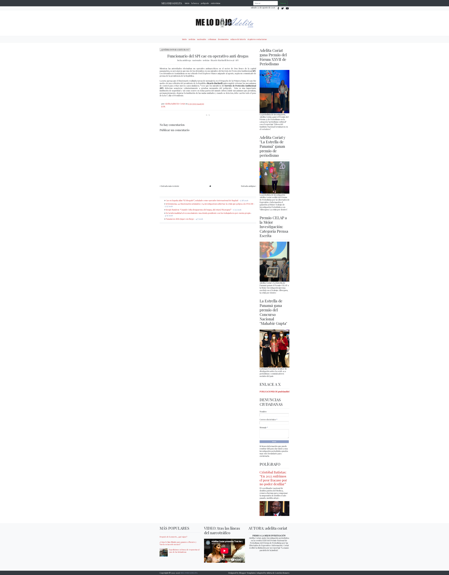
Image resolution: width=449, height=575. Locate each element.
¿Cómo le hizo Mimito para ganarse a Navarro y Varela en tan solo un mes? (178, 543)
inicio (187, 3)
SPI (237, 60)
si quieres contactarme (257, 39)
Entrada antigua (248, 186)
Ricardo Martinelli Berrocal (223, 60)
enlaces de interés (238, 39)
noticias (192, 39)
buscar (283, 3)
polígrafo (205, 3)
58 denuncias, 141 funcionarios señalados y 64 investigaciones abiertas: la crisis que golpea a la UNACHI (209, 204)
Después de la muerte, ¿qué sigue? (173, 537)
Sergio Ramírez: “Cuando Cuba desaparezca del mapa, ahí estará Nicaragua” (198, 209)
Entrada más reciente (170, 186)
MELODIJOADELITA (171, 3)
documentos (223, 39)
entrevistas (215, 3)
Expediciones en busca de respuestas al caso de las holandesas (184, 550)
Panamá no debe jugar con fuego (180, 219)
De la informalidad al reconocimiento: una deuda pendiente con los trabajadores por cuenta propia (208, 213)
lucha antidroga (184, 60)
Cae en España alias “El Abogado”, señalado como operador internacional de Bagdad (202, 200)
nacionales (201, 39)
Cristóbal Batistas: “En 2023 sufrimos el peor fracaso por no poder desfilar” (273, 478)
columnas (212, 39)
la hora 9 (195, 3)
